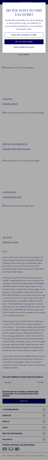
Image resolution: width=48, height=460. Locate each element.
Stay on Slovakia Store (24, 35)
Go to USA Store (24, 42)
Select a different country (24, 47)
